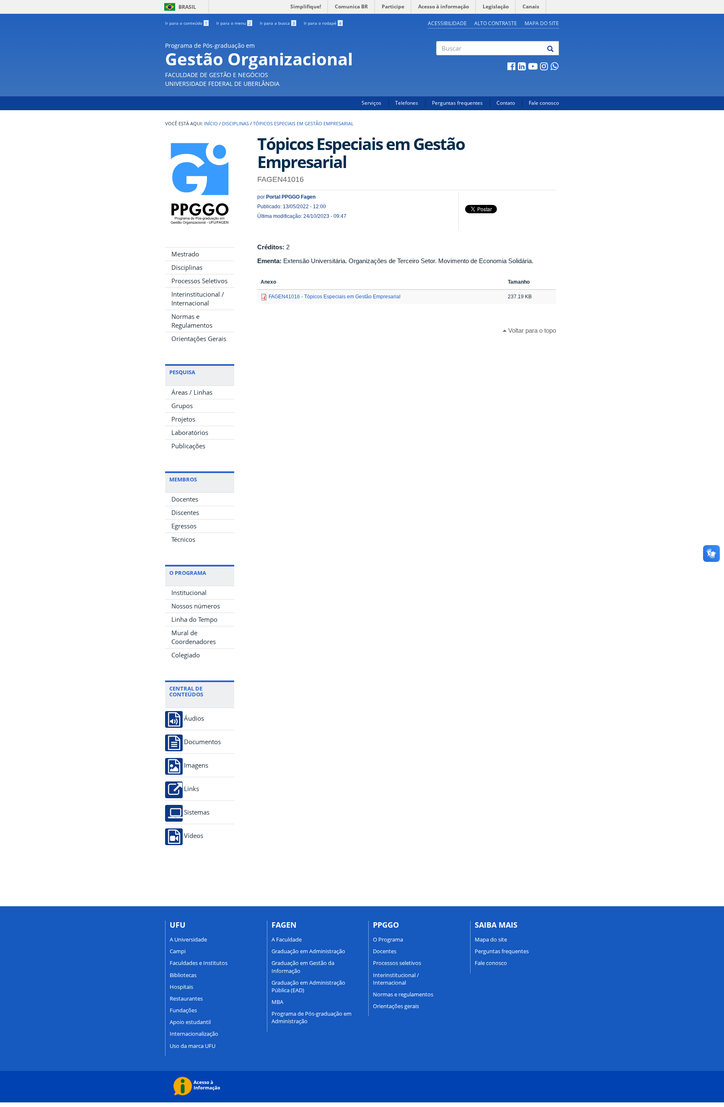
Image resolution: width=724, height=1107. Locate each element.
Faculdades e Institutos (199, 963)
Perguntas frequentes (457, 102)
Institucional (189, 592)
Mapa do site (542, 23)
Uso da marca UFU (192, 1046)
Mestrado (185, 254)
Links (191, 789)
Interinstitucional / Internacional (197, 298)
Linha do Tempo (194, 619)
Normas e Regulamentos (191, 320)
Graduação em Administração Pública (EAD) (308, 986)
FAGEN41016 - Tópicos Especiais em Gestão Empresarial (335, 297)
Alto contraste (495, 23)
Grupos (182, 405)
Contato (505, 102)
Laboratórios (189, 432)
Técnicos (183, 539)
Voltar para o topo (531, 330)
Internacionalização (194, 1033)
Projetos (183, 419)
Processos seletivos (397, 963)
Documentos (202, 742)
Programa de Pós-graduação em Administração (312, 1017)
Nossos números (195, 606)
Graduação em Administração (308, 951)
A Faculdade (287, 939)
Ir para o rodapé (322, 23)
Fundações (183, 1010)
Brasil (178, 6)
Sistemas (196, 812)
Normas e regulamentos (403, 994)
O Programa (388, 939)
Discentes (185, 512)
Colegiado (185, 655)
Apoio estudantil (190, 1022)
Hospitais (181, 987)
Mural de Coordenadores (193, 637)
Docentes (184, 499)
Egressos (184, 526)
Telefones (406, 102)
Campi (178, 951)
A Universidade (188, 939)
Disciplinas (235, 124)
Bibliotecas (183, 975)
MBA (277, 1002)
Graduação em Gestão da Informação (303, 966)
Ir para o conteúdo (186, 23)
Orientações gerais (396, 1006)
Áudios (194, 718)
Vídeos (193, 836)
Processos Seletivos (199, 281)
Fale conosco (544, 102)
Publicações (188, 446)
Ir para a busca (277, 23)
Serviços (371, 102)
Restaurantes (186, 998)
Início (211, 124)
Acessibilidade (447, 23)
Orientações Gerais (198, 338)
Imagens (196, 765)
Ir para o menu (233, 23)
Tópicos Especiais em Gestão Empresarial (303, 124)
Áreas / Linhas (191, 392)
